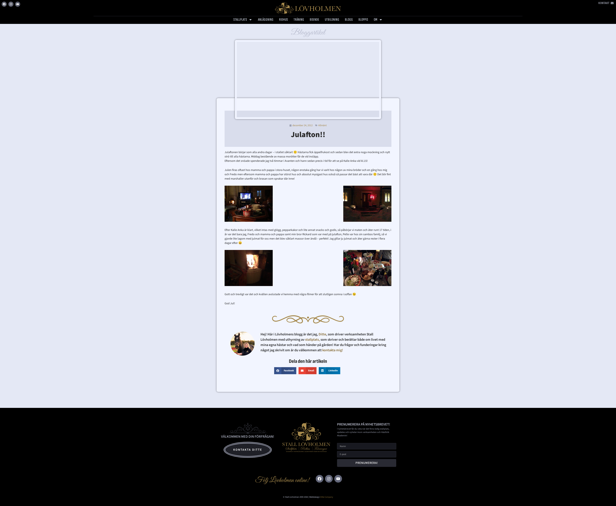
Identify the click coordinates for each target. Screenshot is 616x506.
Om (375, 19)
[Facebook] (4, 4)
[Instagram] (10, 4)
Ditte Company (326, 497)
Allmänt (322, 125)
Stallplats (240, 19)
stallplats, (312, 339)
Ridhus (283, 19)
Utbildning (332, 19)
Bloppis (363, 19)
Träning (299, 19)
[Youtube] (17, 4)
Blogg (349, 19)
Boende (314, 19)
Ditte (322, 334)
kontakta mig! (333, 350)
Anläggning (266, 19)
